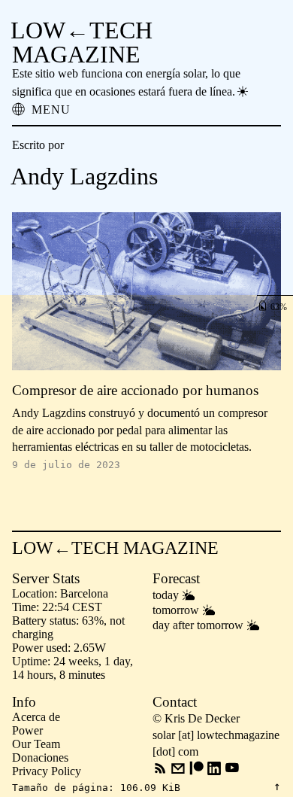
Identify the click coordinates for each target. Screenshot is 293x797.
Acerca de (36, 716)
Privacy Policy (46, 771)
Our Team (36, 744)
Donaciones (40, 757)
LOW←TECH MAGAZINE (82, 42)
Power (27, 730)
